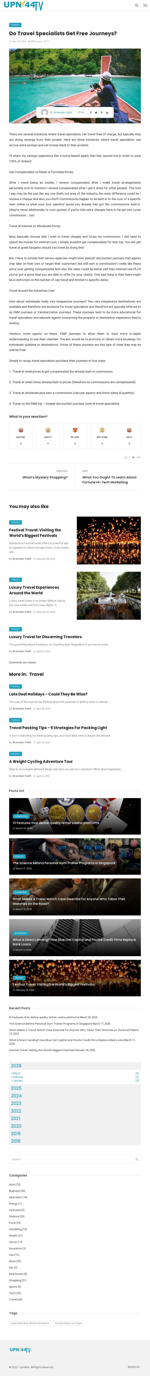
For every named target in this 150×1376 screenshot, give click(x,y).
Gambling (21, 816)
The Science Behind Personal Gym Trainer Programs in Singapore (64, 863)
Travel (15, 24)
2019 (16, 1134)
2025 (16, 1088)
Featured (15, 1210)
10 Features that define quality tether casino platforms (56, 823)
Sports (13, 1287)
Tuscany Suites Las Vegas (68, 1323)
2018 (15, 1141)
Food (12, 1223)
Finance (14, 1216)
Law (11, 1255)
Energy (13, 1204)
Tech (12, 1293)
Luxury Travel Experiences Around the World (34, 590)
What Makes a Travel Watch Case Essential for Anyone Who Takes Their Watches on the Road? (69, 901)
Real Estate (16, 1274)
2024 (16, 1096)
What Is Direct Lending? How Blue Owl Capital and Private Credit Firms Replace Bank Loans (74, 942)
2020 (16, 1126)
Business (21, 933)
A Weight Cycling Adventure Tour (41, 761)
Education (15, 1197)
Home (13, 1242)
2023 (16, 1103)
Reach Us (134, 1367)
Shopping (21, 892)
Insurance (15, 1248)
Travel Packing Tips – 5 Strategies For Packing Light (58, 727)
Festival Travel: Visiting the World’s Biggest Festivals (35, 533)
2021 (15, 1119)
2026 (16, 1066)
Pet (11, 1267)
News (12, 1261)
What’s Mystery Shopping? (45, 477)
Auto (12, 1184)
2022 (16, 1111)
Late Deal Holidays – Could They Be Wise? (48, 694)
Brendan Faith (63, 112)
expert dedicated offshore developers (30, 1323)
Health (19, 856)
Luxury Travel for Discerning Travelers (45, 636)
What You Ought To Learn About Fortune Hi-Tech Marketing (109, 479)
